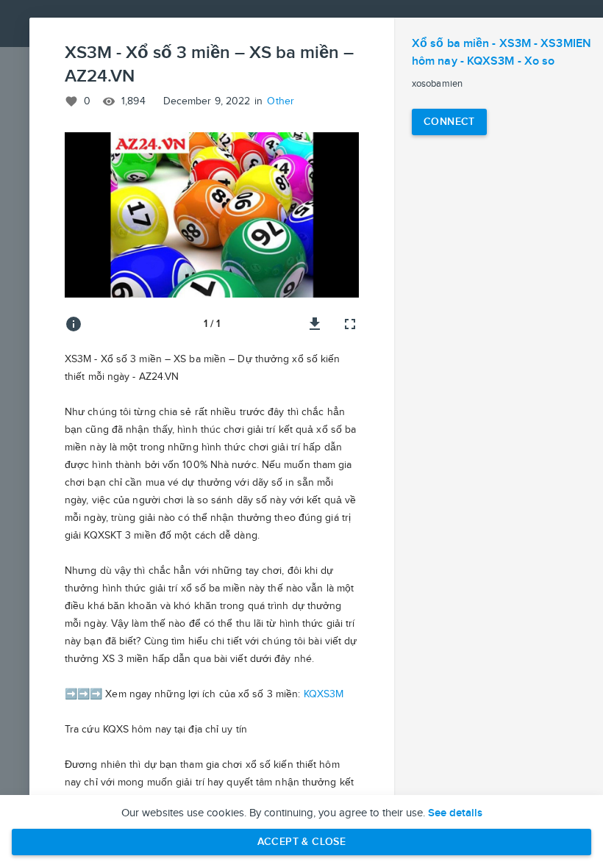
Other (280, 101)
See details (455, 813)
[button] (212, 215)
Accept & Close (301, 841)
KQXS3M (324, 694)
